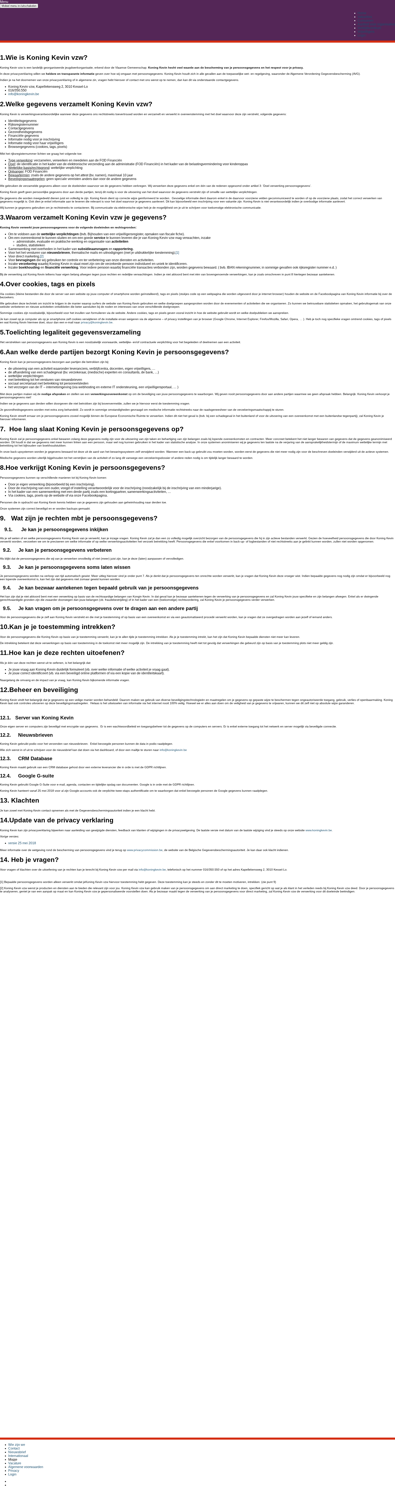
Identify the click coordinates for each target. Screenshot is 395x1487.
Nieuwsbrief (17, 1452)
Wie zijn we (16, 1444)
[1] (177, 252)
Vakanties (365, 17)
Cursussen (365, 20)
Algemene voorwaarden (25, 1467)
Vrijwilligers (366, 31)
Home (362, 13)
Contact (14, 1448)
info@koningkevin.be (23, 94)
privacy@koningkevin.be (97, 322)
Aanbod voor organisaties (376, 24)
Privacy (13, 1470)
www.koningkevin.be (319, 830)
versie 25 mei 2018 (22, 843)
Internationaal (18, 1456)
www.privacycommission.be (145, 850)
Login (362, 35)
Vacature (14, 1463)
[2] (41, 256)
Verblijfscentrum (369, 28)
